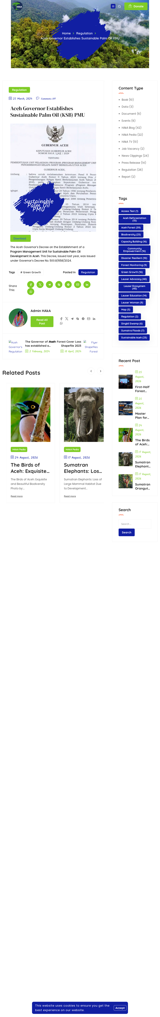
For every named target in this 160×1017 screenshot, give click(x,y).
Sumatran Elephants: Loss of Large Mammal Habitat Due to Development (78, 468)
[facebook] (30, 284)
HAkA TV (127, 142)
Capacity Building (134, 241)
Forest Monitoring (134, 265)
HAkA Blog (128, 128)
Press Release (131, 163)
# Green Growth (30, 272)
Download (19, 238)
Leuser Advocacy (134, 279)
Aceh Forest (131, 227)
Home (66, 33)
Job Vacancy (131, 149)
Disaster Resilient (134, 258)
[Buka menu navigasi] (113, 6)
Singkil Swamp (132, 323)
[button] (91, 371)
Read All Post (42, 321)
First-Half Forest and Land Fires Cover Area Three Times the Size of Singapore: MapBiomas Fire (143, 389)
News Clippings (132, 156)
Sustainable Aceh (134, 337)
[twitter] (40, 284)
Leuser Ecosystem (134, 287)
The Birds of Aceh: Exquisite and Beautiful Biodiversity (24, 468)
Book (125, 100)
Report (126, 177)
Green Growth (132, 272)
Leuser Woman (132, 302)
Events (126, 121)
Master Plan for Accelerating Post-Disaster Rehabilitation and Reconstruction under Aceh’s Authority (143, 416)
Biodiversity (131, 234)
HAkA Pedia (15, 449)
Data (125, 107)
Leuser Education (134, 295)
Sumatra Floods (132, 330)
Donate (139, 6)
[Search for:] (135, 524)
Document (129, 114)
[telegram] (49, 284)
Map (125, 309)
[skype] (58, 284)
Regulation (84, 33)
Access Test (129, 211)
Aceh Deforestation (134, 219)
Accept (120, 1008)
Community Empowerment (134, 250)
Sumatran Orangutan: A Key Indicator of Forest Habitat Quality (142, 486)
